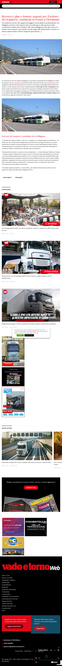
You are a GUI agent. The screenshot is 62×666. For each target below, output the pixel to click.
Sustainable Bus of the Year (10, 599)
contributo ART (50, 83)
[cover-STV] (31, 402)
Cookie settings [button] (29, 335)
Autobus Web (6, 582)
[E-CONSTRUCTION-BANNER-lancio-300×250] (13, 546)
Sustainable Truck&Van (8, 580)
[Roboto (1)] (31, 376)
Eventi (12, 233)
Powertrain (5, 587)
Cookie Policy (27, 651)
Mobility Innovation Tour (9, 606)
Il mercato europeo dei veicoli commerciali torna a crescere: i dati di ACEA (26, 462)
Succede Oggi (14, 465)
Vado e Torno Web (7, 578)
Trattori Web (5, 592)
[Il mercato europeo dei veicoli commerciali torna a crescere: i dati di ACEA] (27, 446)
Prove (12, 327)
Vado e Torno (6, 575)
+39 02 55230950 (8, 643)
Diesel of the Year (7, 601)
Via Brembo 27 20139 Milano (11, 640)
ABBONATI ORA (31, 487)
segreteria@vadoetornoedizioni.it (13, 646)
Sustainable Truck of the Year (10, 596)
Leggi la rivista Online (14, 626)
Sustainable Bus (6, 585)
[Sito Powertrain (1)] (36, 527)
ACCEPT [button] (20, 335)
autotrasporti (7, 177)
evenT (3, 610)
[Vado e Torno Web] (7, 2)
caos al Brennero (16, 83)
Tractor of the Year (7, 603)
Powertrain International (9, 589)
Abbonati (53, 1)
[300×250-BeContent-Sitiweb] (13, 527)
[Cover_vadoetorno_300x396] (31, 351)
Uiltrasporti (18, 177)
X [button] (47, 330)
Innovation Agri (6, 608)
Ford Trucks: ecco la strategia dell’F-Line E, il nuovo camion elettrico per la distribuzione (26, 277)
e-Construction (6, 594)
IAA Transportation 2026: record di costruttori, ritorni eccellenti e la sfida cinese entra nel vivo (30, 229)
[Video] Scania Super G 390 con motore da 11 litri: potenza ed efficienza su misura (29, 324)
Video (15, 327)
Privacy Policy (19, 651)
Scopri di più (40, 628)
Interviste (13, 281)
